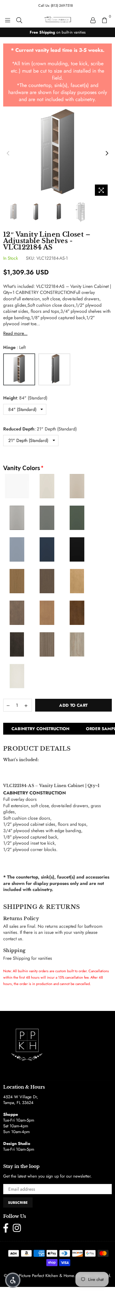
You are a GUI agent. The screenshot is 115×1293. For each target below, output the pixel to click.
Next (107, 153)
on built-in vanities (58, 32)
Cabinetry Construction (40, 729)
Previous (8, 153)
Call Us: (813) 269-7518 (55, 5)
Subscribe (18, 1202)
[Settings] (93, 19)
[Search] (19, 19)
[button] (12, 1280)
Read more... (15, 333)
